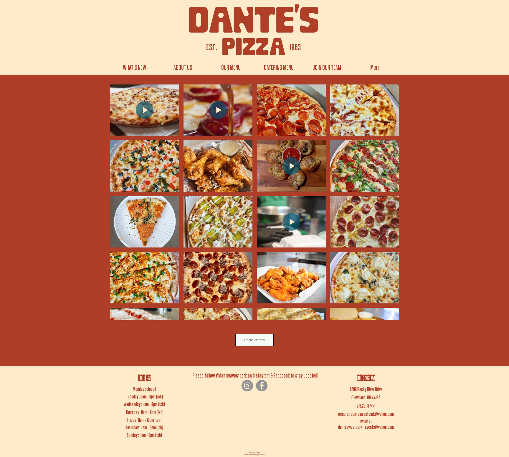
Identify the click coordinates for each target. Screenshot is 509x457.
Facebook (282, 375)
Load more (254, 340)
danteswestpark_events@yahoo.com (366, 427)
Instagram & (263, 375)
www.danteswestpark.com (254, 454)
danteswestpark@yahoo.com (372, 414)
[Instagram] (247, 385)
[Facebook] (261, 385)
